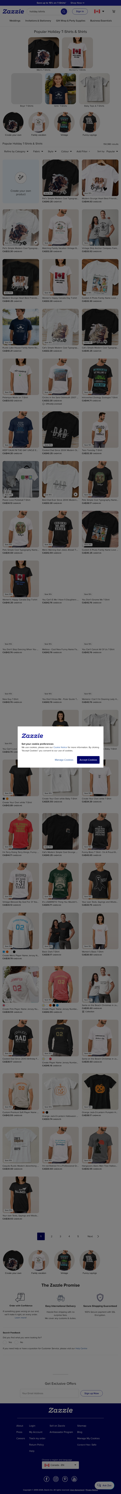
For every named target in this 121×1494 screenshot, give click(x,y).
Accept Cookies (88, 759)
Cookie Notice (60, 747)
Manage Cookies (64, 759)
